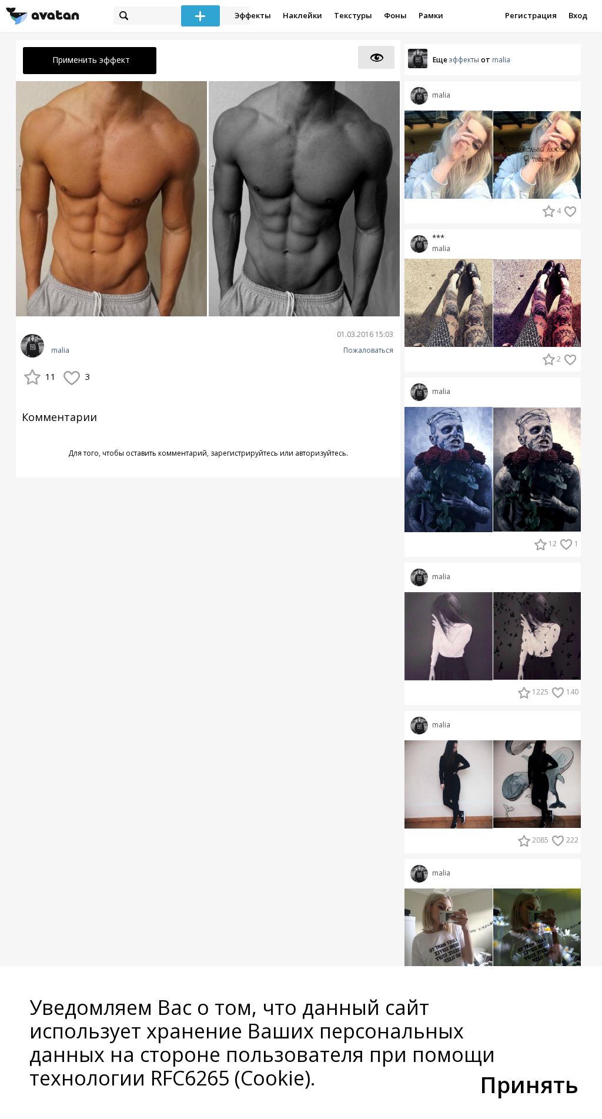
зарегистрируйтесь (244, 453)
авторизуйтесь (320, 453)
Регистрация (531, 15)
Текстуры (353, 15)
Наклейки (302, 15)
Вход (577, 15)
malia (60, 350)
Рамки (431, 15)
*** (438, 238)
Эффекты (253, 15)
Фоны (395, 15)
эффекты (464, 60)
